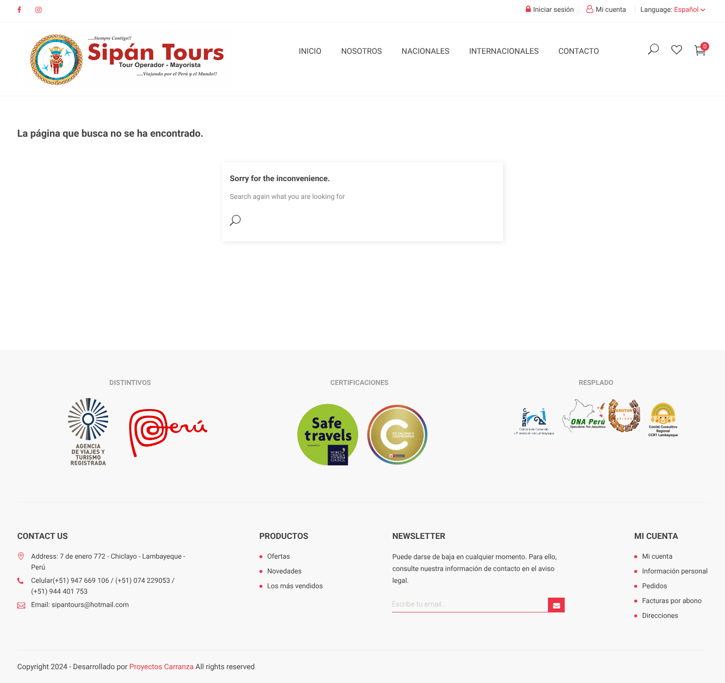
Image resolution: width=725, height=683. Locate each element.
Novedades (284, 571)
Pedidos (654, 586)
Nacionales (425, 51)
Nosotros (361, 51)
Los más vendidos (295, 586)
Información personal (675, 571)
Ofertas (278, 557)
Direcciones (660, 616)
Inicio (310, 51)
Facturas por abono (672, 601)
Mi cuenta (656, 536)
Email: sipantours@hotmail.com (80, 605)
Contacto (578, 51)
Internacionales (504, 51)
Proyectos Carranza (161, 666)
